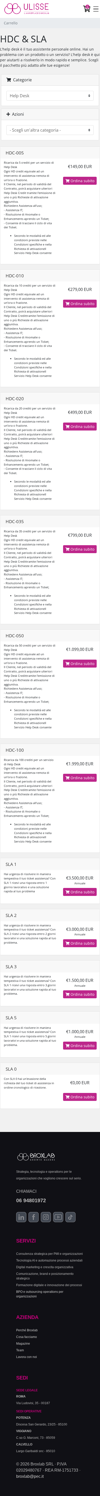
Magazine (23, 1343)
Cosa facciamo (26, 1337)
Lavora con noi (26, 1357)
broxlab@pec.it (30, 1476)
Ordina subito (81, 180)
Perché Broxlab (27, 1330)
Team (20, 1350)
